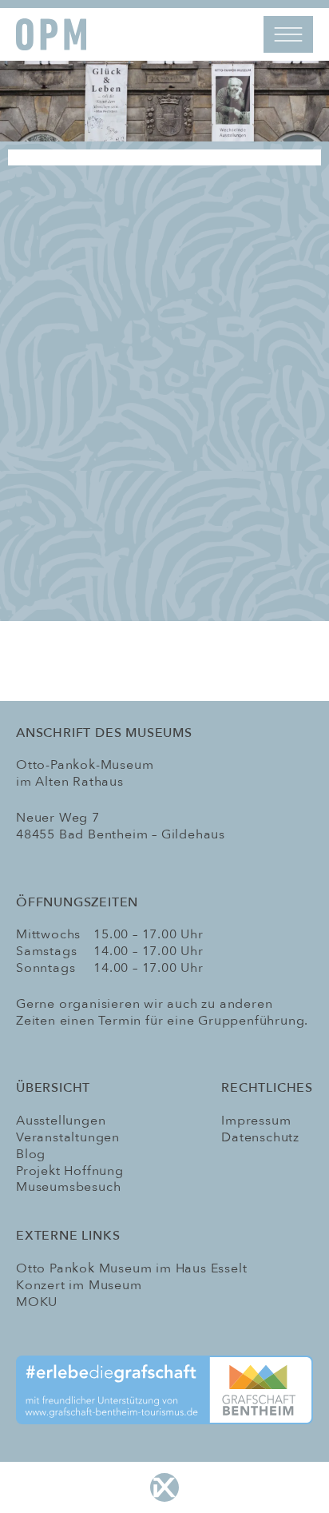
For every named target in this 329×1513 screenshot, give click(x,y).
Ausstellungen (60, 1120)
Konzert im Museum (79, 1285)
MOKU (36, 1302)
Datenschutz (260, 1137)
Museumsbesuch (68, 1187)
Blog (31, 1154)
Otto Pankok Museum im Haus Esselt (131, 1268)
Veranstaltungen (68, 1137)
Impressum (256, 1120)
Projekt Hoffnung (70, 1171)
